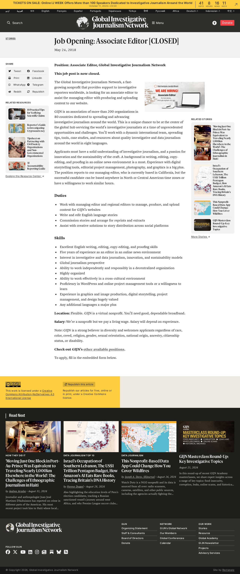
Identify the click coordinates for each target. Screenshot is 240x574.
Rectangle (228, 569)
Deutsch (191, 11)
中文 (230, 11)
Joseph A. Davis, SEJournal (140, 476)
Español (78, 11)
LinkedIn (36, 77)
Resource (204, 533)
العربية (20, 11)
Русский (160, 11)
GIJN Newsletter (209, 542)
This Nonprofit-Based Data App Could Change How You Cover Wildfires (146, 465)
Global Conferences (172, 538)
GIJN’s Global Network (173, 528)
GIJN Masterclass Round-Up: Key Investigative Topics (204, 459)
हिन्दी (146, 11)
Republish (38, 91)
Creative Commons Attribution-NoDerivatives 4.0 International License (30, 394)
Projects (203, 548)
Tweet (17, 71)
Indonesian (212, 11)
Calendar (165, 542)
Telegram (37, 84)
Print (16, 77)
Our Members (168, 533)
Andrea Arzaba (17, 491)
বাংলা (32, 11)
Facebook (38, 71)
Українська (115, 11)
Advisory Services (209, 552)
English (46, 11)
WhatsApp (19, 84)
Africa (176, 11)
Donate (227, 22)
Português (95, 11)
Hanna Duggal (75, 486)
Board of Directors (133, 538)
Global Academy (208, 538)
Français (61, 11)
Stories (11, 38)
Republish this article (80, 384)
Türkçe (132, 11)
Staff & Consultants (133, 533)
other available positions (103, 349)
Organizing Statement (135, 528)
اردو (7, 11)
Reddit (17, 91)
